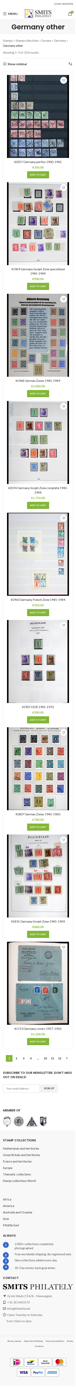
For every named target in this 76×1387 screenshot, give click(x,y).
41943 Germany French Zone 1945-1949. (38, 599)
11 (52, 1058)
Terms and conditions (55, 1341)
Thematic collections (17, 1174)
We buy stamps (14, 1341)
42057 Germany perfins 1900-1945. (38, 162)
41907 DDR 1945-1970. (38, 707)
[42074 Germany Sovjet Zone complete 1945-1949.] (38, 442)
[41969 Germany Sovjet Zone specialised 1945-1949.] (38, 223)
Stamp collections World (19, 1180)
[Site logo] (38, 13)
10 (45, 1058)
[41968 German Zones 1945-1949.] (38, 335)
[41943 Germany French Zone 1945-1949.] (38, 554)
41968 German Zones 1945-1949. (38, 380)
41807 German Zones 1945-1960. (38, 814)
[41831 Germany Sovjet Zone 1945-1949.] (38, 876)
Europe (46, 40)
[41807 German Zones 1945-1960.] (38, 768)
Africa (7, 1199)
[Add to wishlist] (63, 80)
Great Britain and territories (21, 1155)
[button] (38, 174)
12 (59, 1058)
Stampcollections (27, 40)
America (8, 1206)
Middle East (11, 1225)
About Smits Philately (33, 1341)
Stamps (8, 40)
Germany (60, 40)
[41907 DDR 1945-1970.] (38, 661)
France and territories (17, 1161)
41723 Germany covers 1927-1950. (38, 1028)
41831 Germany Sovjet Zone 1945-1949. (38, 921)
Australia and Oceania (17, 1212)
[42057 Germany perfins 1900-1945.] (38, 116)
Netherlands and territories (21, 1148)
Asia (6, 1218)
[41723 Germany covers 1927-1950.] (38, 983)
